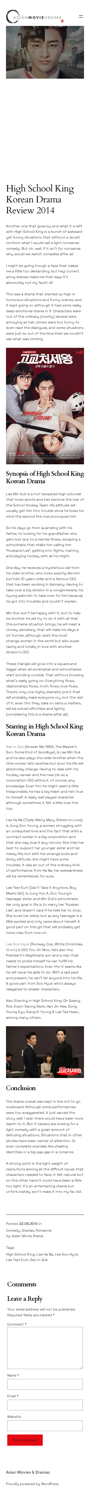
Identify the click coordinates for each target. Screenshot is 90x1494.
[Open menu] (81, 16)
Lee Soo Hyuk (17, 944)
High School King (20, 1254)
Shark (11, 950)
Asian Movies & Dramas (28, 1472)
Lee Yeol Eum (17, 1259)
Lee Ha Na (44, 1254)
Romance (44, 1230)
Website (14, 1416)
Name (13, 1375)
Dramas (28, 1230)
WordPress (50, 1484)
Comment (16, 1324)
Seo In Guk (15, 746)
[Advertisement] (45, 133)
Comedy (13, 1230)
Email (12, 1396)
